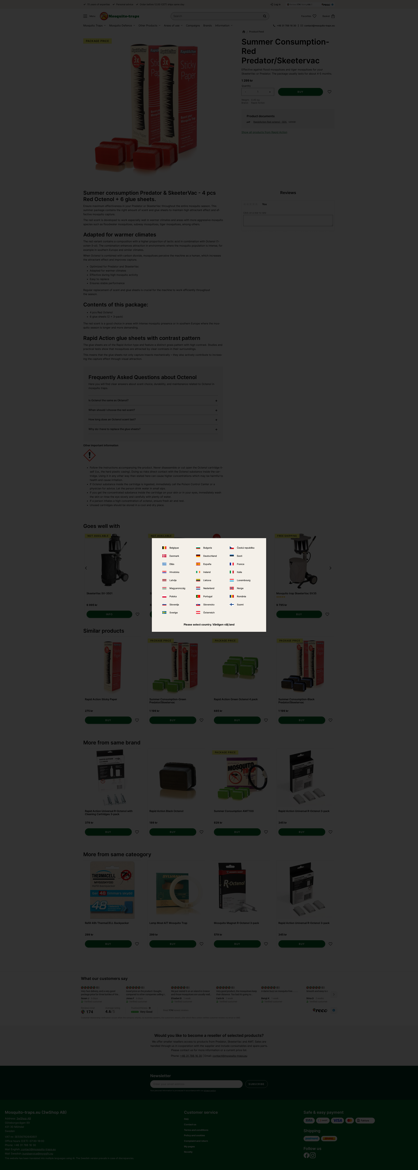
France (240, 563)
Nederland (208, 588)
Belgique (174, 547)
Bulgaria (207, 547)
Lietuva (207, 580)
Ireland (207, 572)
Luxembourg (243, 580)
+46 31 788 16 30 (286, 25)
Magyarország (177, 588)
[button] (88, 16)
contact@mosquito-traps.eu (319, 25)
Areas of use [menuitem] (171, 25)
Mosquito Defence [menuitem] (120, 25)
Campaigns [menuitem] (193, 25)
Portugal (207, 596)
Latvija (173, 580)
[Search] (264, 16)
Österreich (209, 612)
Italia (239, 572)
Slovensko (208, 604)
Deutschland (210, 555)
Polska (173, 596)
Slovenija (174, 604)
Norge (240, 588)
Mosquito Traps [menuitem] (93, 25)
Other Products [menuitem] (147, 25)
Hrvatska (174, 572)
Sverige (173, 612)
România (241, 596)
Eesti (239, 555)
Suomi (240, 604)
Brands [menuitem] (207, 25)
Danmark (174, 555)
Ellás (171, 563)
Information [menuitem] (222, 25)
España (207, 563)
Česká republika (245, 547)
